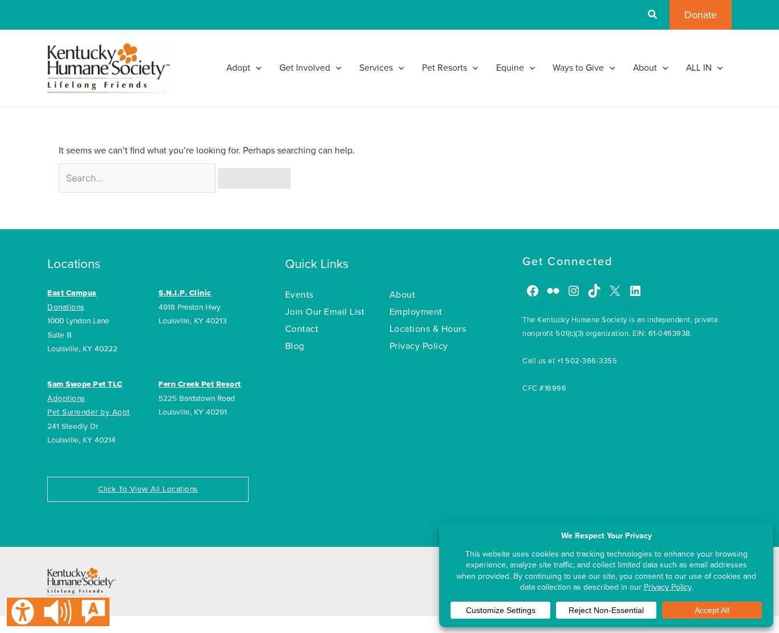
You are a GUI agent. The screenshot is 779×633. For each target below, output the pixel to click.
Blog (295, 346)
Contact (302, 329)
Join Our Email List (325, 312)
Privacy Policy (419, 346)
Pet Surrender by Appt (88, 412)
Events (299, 295)
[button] (653, 16)
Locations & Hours (428, 329)
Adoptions (66, 398)
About (403, 295)
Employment (416, 312)
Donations (65, 307)
